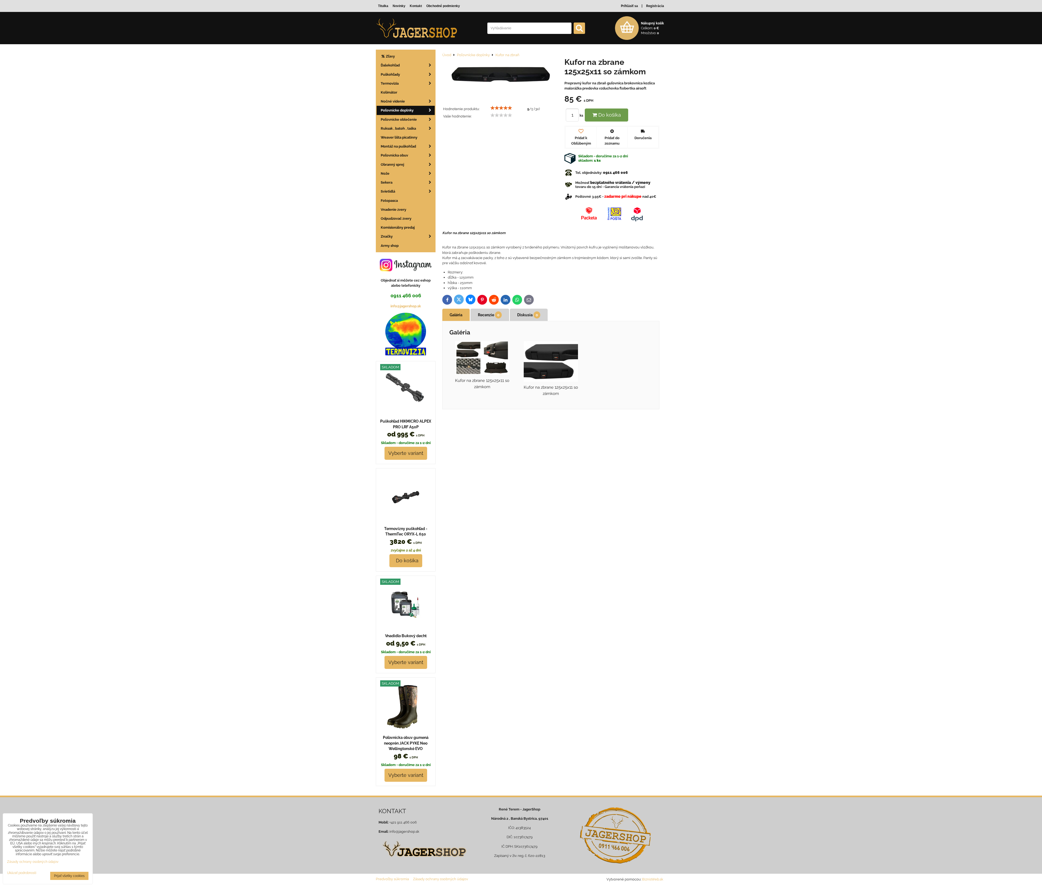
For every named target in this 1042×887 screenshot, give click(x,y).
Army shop (390, 246)
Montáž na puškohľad (398, 146)
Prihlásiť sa (629, 6)
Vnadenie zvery (393, 210)
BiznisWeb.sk (652, 879)
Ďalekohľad (390, 65)
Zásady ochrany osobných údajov (440, 879)
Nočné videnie (393, 101)
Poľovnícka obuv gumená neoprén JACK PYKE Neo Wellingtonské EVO (405, 743)
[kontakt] (615, 835)
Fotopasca (389, 201)
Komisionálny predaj (398, 227)
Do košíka (609, 115)
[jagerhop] (424, 860)
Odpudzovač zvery (396, 218)
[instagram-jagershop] (406, 271)
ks (582, 115)
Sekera (386, 182)
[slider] (501, 108)
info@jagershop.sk (405, 306)
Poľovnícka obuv (394, 155)
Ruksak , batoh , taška (398, 128)
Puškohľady (390, 74)
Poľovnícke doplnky (397, 110)
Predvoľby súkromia (392, 879)
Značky (387, 236)
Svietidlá (388, 191)
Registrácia (655, 6)
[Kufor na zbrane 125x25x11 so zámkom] (501, 76)
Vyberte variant (405, 453)
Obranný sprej (392, 164)
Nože (385, 173)
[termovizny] (405, 354)
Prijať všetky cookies (69, 876)
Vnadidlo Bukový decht (406, 636)
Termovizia (390, 83)
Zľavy (390, 56)
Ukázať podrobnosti (21, 873)
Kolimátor (389, 92)
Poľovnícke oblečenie (399, 119)
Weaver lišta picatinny (399, 137)
